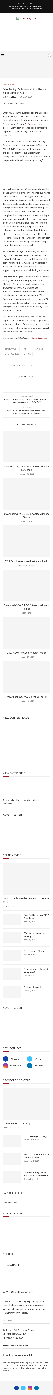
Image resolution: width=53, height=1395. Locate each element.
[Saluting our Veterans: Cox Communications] (12, 1159)
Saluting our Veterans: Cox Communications (36, 1156)
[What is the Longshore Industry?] (12, 937)
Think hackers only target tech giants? (36, 971)
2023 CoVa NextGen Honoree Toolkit (26, 653)
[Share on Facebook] (35, 365)
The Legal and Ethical (34, 951)
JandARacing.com (40, 338)
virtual (27, 354)
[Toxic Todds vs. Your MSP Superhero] (12, 919)
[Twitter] (23, 1388)
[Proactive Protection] (12, 992)
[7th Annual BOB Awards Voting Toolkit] (26, 677)
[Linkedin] (36, 1388)
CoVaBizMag (10, 97)
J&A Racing (32, 124)
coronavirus (10, 349)
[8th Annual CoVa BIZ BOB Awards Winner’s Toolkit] (26, 494)
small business (12, 354)
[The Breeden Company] (26, 1104)
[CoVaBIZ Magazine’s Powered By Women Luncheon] (26, 446)
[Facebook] (36, 55)
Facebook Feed (10, 1202)
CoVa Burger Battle (19, 9)
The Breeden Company (16, 1123)
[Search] (44, 55)
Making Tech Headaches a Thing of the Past (26, 900)
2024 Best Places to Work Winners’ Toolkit (27, 561)
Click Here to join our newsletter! (19, 1355)
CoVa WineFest (36, 9)
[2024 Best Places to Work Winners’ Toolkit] (26, 541)
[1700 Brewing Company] (12, 1141)
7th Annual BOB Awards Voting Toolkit (26, 697)
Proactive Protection (33, 987)
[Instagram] (30, 1388)
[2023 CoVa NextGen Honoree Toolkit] (26, 633)
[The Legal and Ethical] (12, 955)
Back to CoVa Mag (25, 3)
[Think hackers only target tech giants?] (12, 974)
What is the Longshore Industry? (34, 935)
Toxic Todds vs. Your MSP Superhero (36, 916)
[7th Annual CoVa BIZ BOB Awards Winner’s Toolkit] (26, 585)
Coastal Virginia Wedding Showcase (25, 6)
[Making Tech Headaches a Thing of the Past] (26, 879)
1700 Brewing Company (35, 1136)
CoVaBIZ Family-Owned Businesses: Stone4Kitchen (37, 1174)
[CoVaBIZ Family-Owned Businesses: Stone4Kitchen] (12, 1177)
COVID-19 (24, 349)
